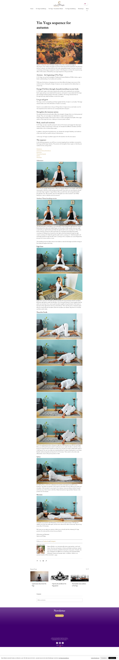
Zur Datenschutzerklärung (64, 658)
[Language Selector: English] (86, 3)
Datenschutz (62, 653)
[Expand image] (59, 261)
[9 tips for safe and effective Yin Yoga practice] (60, 576)
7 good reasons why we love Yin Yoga (39, 585)
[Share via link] (46, 560)
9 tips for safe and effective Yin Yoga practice (59, 585)
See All (87, 569)
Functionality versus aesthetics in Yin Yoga (79, 585)
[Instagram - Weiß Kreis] (63, 643)
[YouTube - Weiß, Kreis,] (60, 643)
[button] (87, 10)
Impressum (57, 653)
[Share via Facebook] (37, 560)
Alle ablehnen (104, 658)
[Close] (117, 658)
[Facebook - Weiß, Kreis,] (57, 643)
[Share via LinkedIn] (43, 560)
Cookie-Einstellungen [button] (95, 658)
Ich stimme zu (112, 658)
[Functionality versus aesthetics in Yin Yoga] (80, 576)
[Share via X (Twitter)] (40, 560)
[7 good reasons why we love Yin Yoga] (39, 576)
